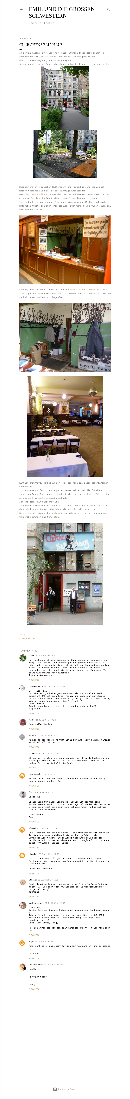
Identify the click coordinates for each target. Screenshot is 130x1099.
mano (31, 655)
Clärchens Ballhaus (35, 194)
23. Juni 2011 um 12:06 (47, 828)
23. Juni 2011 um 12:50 (49, 854)
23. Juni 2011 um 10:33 (52, 774)
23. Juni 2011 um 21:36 (55, 903)
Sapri (31, 941)
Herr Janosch (34, 774)
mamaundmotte (36, 686)
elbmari (32, 828)
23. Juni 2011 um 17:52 (48, 880)
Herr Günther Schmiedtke (84, 289)
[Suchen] (109, 9)
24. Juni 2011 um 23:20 (45, 941)
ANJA (31, 720)
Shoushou (33, 854)
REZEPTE (49, 23)
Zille (98, 494)
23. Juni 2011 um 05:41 (45, 655)
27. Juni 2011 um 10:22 (54, 965)
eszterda (32, 735)
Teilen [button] (22, 635)
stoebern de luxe (36, 903)
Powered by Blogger (67, 1089)
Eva (30, 792)
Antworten (34, 680)
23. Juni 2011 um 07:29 (54, 686)
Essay (72, 198)
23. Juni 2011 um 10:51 (43, 792)
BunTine (33, 880)
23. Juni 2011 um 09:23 (48, 753)
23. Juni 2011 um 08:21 (46, 720)
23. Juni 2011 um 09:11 (47, 735)
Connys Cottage (36, 965)
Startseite (35, 23)
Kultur (31, 639)
